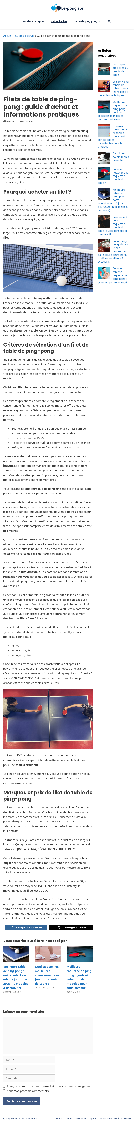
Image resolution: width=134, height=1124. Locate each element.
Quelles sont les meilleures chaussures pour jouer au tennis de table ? (47, 975)
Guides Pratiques (33, 21)
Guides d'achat (24, 36)
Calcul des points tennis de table (121, 157)
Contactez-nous (64, 1118)
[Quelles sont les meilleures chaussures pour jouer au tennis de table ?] (48, 959)
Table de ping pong (85, 21)
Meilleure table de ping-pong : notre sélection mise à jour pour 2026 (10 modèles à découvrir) (15, 977)
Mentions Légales (86, 1118)
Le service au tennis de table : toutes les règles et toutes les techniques (113, 88)
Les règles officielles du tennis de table (120, 69)
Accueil (7, 36)
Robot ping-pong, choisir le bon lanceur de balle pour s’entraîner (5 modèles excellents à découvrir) (113, 251)
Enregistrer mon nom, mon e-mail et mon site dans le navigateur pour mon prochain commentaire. (49, 1088)
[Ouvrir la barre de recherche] (109, 21)
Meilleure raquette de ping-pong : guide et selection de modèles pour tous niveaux (79, 977)
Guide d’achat (59, 21)
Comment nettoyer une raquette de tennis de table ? (113, 176)
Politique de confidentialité (115, 1118)
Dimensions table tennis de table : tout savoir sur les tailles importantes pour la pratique (112, 136)
